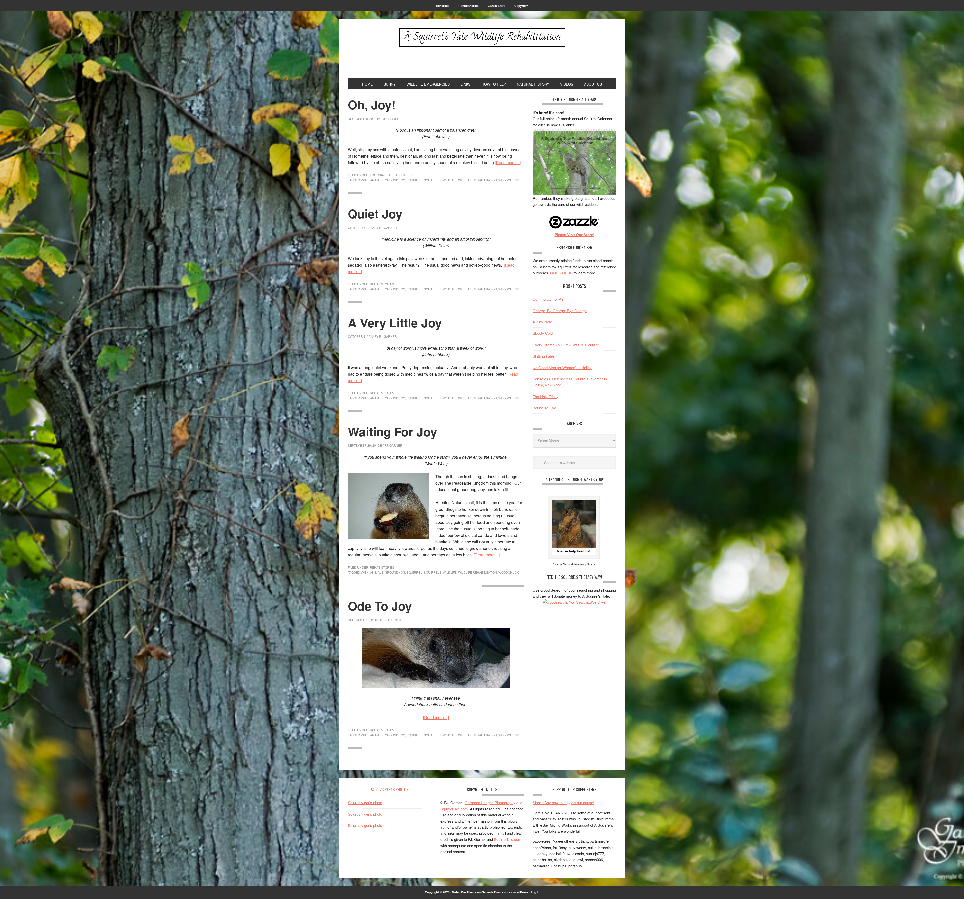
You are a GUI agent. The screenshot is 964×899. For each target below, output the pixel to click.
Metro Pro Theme (464, 892)
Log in (535, 892)
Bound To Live (544, 407)
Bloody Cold (543, 333)
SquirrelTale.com (454, 808)
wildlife (450, 180)
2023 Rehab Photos (391, 789)
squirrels (432, 180)
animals (376, 180)
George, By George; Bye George (560, 310)
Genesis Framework (495, 892)
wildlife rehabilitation (477, 180)
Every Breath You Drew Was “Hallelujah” (566, 344)
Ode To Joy (380, 605)
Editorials (379, 175)
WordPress (521, 892)
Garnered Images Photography (490, 802)
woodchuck (508, 180)
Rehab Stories (401, 175)
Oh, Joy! (372, 104)
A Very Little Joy (395, 322)
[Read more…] (508, 162)
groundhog (395, 180)
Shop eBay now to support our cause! (563, 802)
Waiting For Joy (392, 431)
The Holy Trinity (545, 396)
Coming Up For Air (548, 299)
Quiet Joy (375, 213)
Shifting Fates (544, 356)
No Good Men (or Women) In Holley (562, 367)
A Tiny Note (542, 321)
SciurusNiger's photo (365, 802)
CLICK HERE (561, 272)
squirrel (414, 180)
